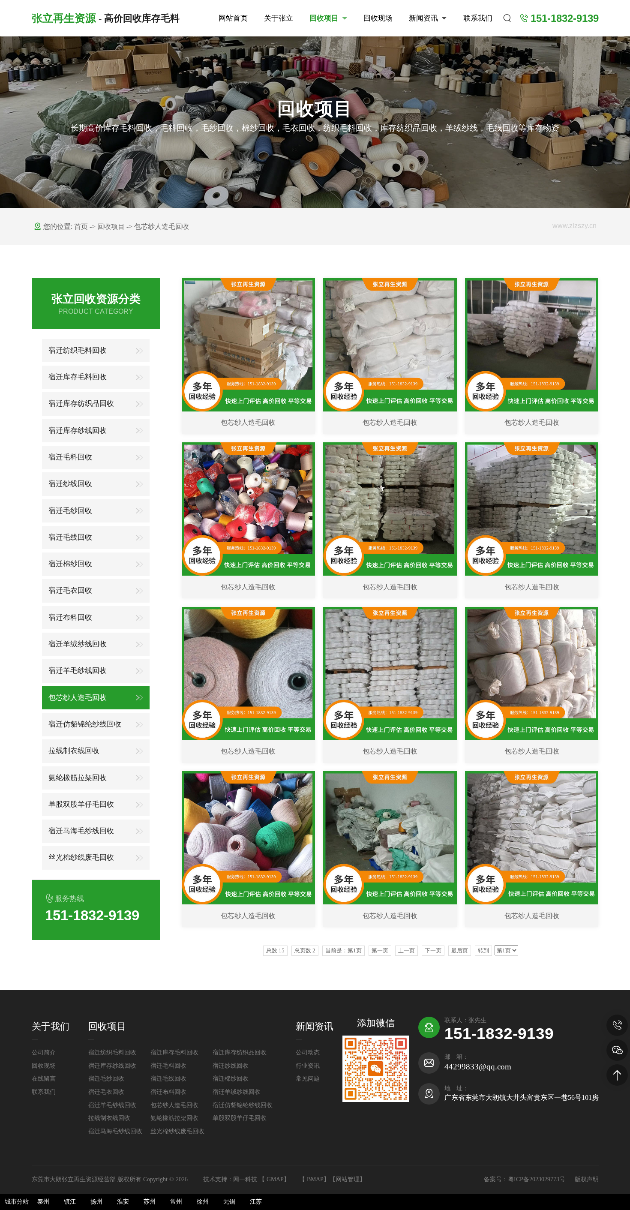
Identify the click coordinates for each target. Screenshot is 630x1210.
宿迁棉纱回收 (70, 564)
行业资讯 (308, 1066)
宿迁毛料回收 (70, 457)
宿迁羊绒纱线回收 (77, 644)
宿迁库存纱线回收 (77, 430)
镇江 (70, 1201)
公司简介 (44, 1052)
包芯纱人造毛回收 (77, 698)
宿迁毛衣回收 (70, 590)
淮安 (123, 1201)
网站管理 (348, 1179)
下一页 (433, 950)
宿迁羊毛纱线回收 (77, 671)
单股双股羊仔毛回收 (81, 804)
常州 (176, 1201)
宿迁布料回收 (70, 617)
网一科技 (245, 1179)
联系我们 (477, 18)
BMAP (315, 1179)
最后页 (459, 950)
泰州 (43, 1201)
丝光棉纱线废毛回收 (81, 857)
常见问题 (308, 1078)
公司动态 (308, 1052)
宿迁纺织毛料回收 (77, 350)
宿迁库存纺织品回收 (81, 403)
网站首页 (233, 18)
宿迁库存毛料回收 (77, 377)
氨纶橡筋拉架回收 (77, 778)
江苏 (256, 1201)
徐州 (203, 1201)
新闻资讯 (423, 18)
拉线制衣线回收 (73, 751)
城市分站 (17, 1201)
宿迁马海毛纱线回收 (81, 831)
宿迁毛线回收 (70, 537)
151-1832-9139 (499, 1033)
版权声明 (587, 1179)
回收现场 (378, 18)
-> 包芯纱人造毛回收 (157, 226)
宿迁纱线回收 (70, 484)
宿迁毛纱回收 (70, 511)
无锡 (229, 1201)
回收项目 (324, 18)
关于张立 (278, 18)
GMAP (275, 1179)
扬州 (96, 1201)
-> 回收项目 (108, 226)
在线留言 (44, 1078)
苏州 (150, 1201)
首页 (82, 226)
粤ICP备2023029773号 (537, 1179)
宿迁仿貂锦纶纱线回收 (84, 724)
